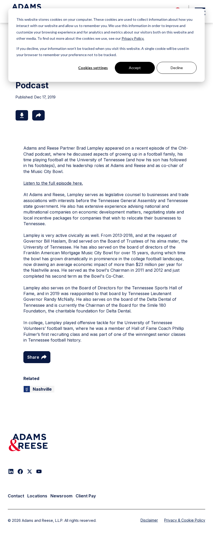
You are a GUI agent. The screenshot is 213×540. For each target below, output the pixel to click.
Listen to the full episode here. (53, 183)
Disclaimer (149, 520)
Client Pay (86, 495)
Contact (16, 495)
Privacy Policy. (133, 38)
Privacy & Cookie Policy (184, 520)
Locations (37, 495)
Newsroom (61, 495)
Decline (177, 67)
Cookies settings (93, 67)
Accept (135, 67)
